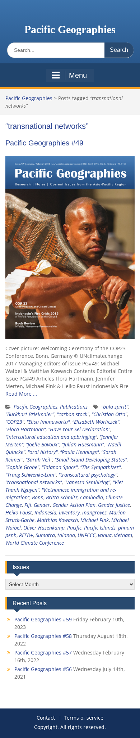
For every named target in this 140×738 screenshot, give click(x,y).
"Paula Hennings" (79, 452)
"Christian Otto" (109, 414)
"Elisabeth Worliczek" (95, 421)
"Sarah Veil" (38, 459)
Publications (74, 406)
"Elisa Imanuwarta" (48, 421)
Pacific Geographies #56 (43, 669)
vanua (105, 535)
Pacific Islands (100, 527)
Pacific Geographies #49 (44, 143)
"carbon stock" (73, 414)
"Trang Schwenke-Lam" (30, 474)
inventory (69, 512)
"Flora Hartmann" (25, 429)
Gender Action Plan (73, 504)
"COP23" (14, 421)
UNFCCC (86, 535)
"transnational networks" (33, 482)
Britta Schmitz (62, 497)
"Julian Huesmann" (83, 444)
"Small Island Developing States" (91, 459)
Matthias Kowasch (57, 520)
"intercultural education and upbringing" (51, 436)
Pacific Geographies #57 (43, 652)
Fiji (27, 504)
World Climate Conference (34, 542)
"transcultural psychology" (88, 474)
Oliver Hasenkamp (44, 527)
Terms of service (83, 718)
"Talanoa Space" (60, 467)
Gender (42, 504)
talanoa (66, 535)
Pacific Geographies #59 (43, 619)
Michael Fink (94, 520)
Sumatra (45, 535)
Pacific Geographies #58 (43, 636)
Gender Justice (114, 504)
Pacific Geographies (70, 29)
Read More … (21, 393)
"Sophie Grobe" (22, 467)
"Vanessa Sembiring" (87, 482)
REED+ (26, 535)
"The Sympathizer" (100, 467)
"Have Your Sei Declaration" (79, 429)
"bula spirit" (114, 406)
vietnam (123, 535)
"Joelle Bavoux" (42, 444)
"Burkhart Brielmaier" (29, 414)
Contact (46, 718)
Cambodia (91, 497)
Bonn (37, 497)
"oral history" (42, 452)
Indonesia (45, 512)
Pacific (74, 527)
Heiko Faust (18, 512)
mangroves (94, 512)
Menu (78, 75)
